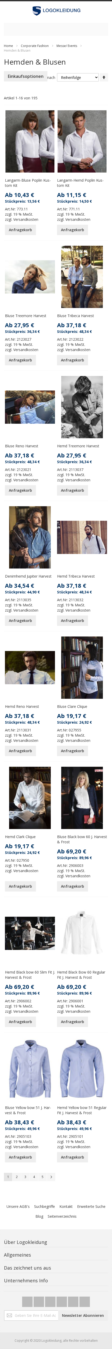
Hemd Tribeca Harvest (76, 576)
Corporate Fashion (35, 46)
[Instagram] (62, 1300)
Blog (39, 1216)
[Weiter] (51, 1177)
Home (8, 46)
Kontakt (66, 1206)
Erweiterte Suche (91, 1206)
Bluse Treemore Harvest (25, 315)
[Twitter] (28, 1300)
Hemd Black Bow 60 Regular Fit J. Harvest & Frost (81, 975)
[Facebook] (39, 1300)
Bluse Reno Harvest (21, 445)
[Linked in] (84, 1300)
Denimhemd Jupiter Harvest (28, 576)
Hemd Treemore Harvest (78, 445)
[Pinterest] (73, 1300)
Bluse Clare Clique (72, 706)
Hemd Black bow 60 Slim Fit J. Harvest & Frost (30, 975)
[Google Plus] (51, 1300)
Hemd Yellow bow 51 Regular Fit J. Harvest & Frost (82, 1110)
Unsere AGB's (18, 1206)
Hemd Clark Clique (20, 836)
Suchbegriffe (44, 1206)
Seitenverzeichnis (62, 1216)
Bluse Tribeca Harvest (75, 315)
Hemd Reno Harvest (22, 706)
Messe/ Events (67, 46)
